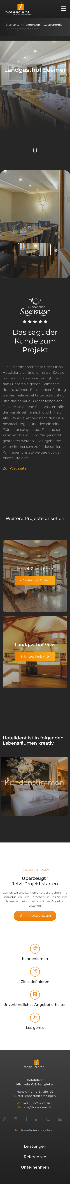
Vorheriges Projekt (36, 580)
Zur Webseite (15, 468)
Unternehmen (35, 1167)
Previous (14, 250)
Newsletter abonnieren (38, 1130)
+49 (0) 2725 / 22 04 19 (37, 1103)
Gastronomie (53, 24)
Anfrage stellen (38, 915)
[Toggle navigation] (64, 9)
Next (56, 250)
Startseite (13, 24)
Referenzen (31, 24)
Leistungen (35, 1146)
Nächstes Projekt (33, 656)
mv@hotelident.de (38, 1107)
